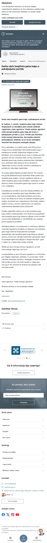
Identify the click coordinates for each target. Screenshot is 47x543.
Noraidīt (12, 22)
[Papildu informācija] (12, 495)
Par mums (6, 438)
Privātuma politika (9, 452)
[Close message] (43, 34)
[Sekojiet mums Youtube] (17, 514)
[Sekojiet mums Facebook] (3, 514)
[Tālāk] (42, 350)
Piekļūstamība (8, 458)
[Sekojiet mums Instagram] (12, 514)
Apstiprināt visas (35, 22)
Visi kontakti (12, 501)
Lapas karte (7, 464)
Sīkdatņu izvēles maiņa (11, 470)
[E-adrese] (6, 495)
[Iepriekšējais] (5, 350)
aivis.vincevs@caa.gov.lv (16, 301)
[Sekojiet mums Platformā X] (8, 514)
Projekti (5, 431)
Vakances (6, 419)
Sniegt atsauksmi (23, 373)
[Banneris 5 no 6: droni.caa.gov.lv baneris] (23, 350)
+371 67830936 (10, 484)
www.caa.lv (6, 296)
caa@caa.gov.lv (9, 487)
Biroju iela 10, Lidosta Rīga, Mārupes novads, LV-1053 (24, 491)
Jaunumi (16, 313)
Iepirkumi (6, 425)
